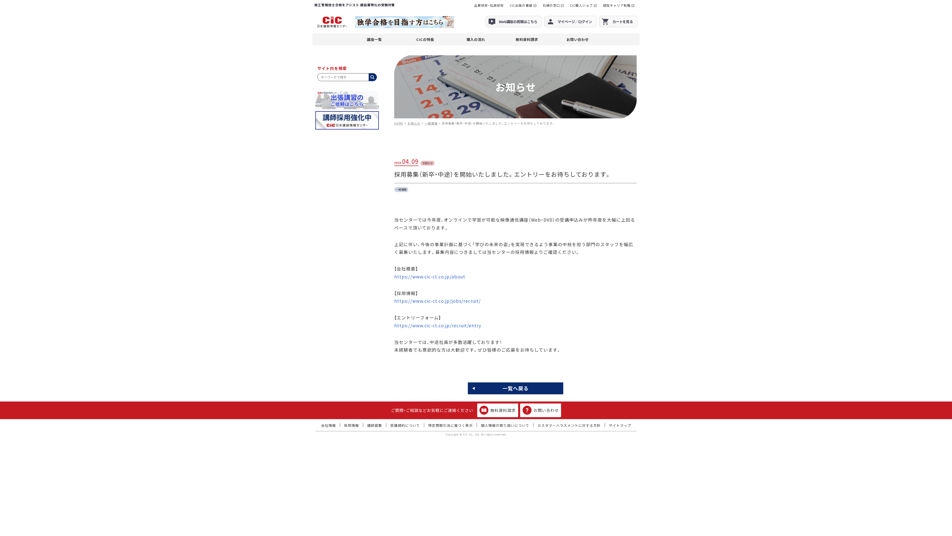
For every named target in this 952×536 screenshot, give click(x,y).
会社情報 (328, 425)
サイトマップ (620, 425)
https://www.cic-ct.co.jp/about (429, 276)
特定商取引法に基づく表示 (450, 425)
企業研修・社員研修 (489, 5)
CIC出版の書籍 (521, 5)
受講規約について (405, 425)
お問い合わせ (577, 39)
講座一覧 (374, 39)
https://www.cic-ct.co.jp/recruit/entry (437, 325)
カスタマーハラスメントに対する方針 (569, 425)
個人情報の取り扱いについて (505, 425)
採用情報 (351, 425)
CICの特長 (425, 39)
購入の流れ (476, 39)
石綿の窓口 (551, 5)
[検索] (373, 77)
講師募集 (374, 425)
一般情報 (401, 189)
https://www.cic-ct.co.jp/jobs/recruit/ (437, 301)
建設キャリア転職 (617, 5)
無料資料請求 (527, 39)
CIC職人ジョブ (581, 5)
